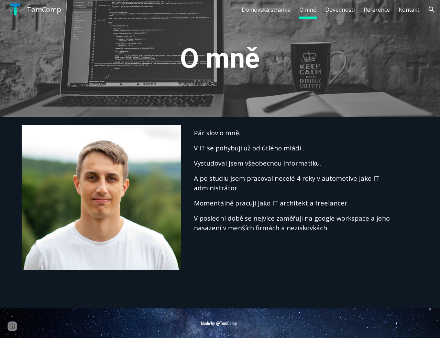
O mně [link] (307, 9)
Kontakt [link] (409, 9)
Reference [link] (377, 9)
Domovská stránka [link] (266, 9)
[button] (432, 9)
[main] (220, 58)
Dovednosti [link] (340, 9)
